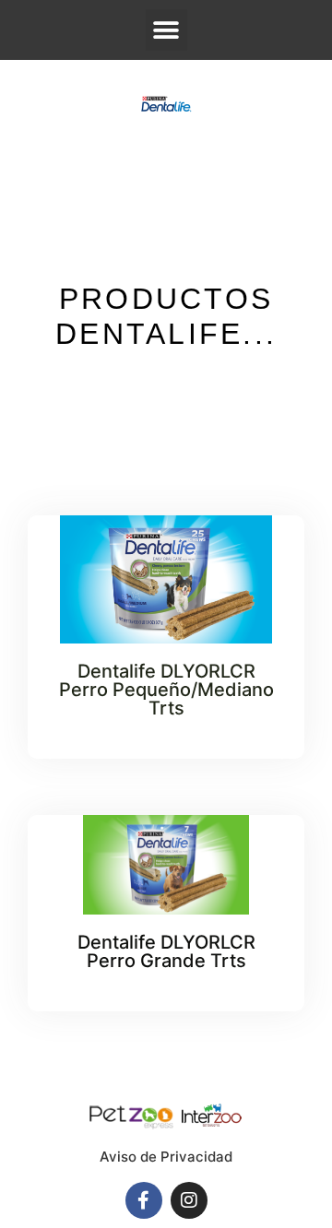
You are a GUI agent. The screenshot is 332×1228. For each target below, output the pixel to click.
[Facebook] (143, 1200)
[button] (166, 30)
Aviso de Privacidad (166, 1156)
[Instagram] (189, 1200)
